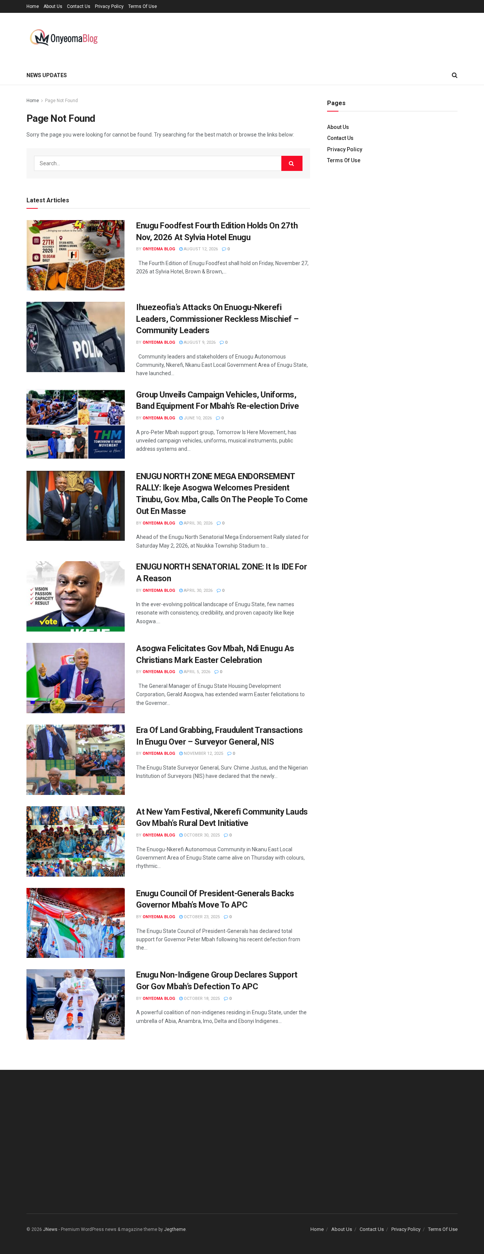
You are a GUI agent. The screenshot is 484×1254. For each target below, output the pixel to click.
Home (32, 6)
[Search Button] (291, 163)
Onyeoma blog (159, 249)
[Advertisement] (392, 234)
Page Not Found (61, 100)
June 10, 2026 (197, 418)
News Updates (46, 75)
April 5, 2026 (196, 671)
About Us (52, 6)
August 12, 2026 (200, 249)
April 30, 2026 (198, 523)
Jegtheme (175, 1229)
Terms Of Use (142, 6)
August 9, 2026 (199, 342)
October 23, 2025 (201, 916)
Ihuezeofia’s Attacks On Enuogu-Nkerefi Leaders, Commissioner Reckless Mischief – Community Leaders (217, 319)
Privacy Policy (109, 6)
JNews (50, 1229)
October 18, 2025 (201, 998)
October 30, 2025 (201, 835)
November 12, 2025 (203, 753)
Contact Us (78, 6)
